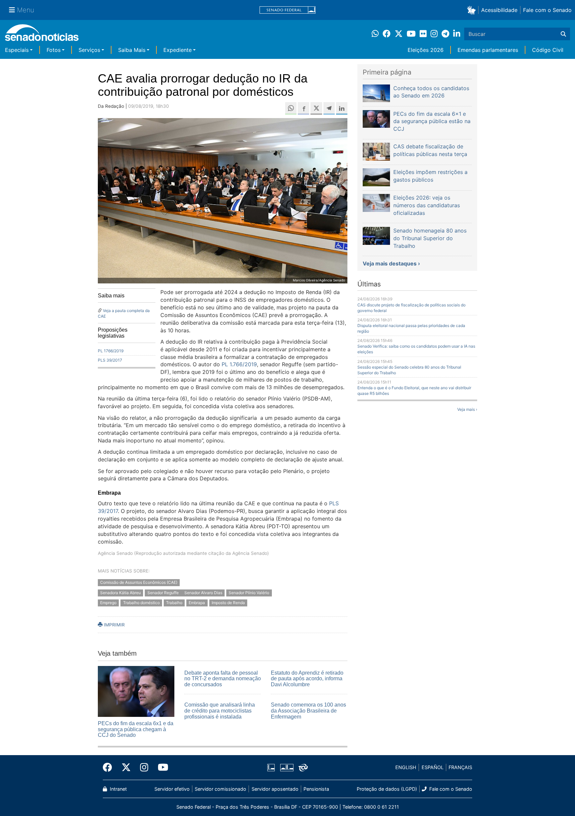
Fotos (54, 50)
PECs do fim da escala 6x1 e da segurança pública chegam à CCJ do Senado (135, 729)
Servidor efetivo (172, 789)
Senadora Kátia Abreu (120, 592)
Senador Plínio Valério (249, 592)
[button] (472, 9)
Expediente (177, 50)
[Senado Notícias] (42, 35)
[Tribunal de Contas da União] (303, 767)
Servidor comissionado (220, 789)
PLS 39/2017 (110, 360)
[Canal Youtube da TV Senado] (160, 767)
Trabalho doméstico (141, 602)
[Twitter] (126, 767)
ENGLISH (405, 767)
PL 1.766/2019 (239, 364)
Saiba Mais (131, 50)
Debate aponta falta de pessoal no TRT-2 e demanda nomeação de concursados (222, 678)
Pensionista (316, 789)
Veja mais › (467, 409)
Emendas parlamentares (488, 50)
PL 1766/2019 (110, 350)
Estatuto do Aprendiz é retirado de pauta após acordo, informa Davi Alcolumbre (307, 678)
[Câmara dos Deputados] (271, 767)
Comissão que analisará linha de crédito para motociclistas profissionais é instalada (219, 710)
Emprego (108, 602)
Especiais (17, 50)
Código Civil (547, 50)
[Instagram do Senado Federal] (144, 767)
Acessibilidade (499, 10)
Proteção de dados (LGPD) (387, 789)
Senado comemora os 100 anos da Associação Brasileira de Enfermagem (308, 710)
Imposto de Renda (228, 602)
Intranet (117, 789)
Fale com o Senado (547, 10)
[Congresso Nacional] (287, 767)
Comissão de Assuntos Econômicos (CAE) (138, 582)
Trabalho (174, 602)
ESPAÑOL (433, 767)
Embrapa (197, 602)
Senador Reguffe (163, 592)
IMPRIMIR (113, 624)
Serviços (89, 50)
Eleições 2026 (426, 50)
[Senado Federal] (287, 10)
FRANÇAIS (460, 767)
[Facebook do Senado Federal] (110, 767)
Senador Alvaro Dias (203, 592)
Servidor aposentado (275, 789)
